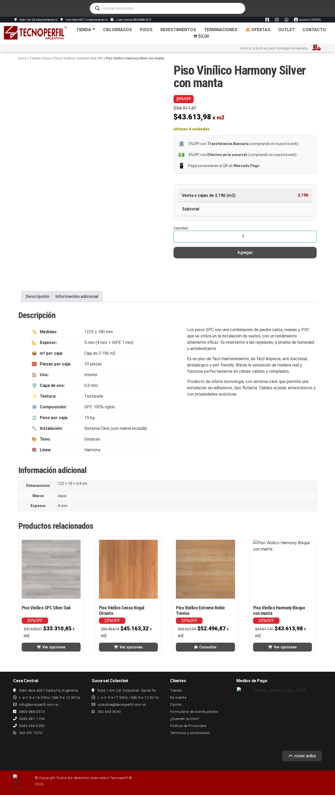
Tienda (83, 29)
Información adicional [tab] (76, 296)
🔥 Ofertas (257, 29)
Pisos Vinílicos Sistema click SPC (78, 58)
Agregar (245, 252)
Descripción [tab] (37, 296)
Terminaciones (220, 29)
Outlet (286, 29)
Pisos (146, 29)
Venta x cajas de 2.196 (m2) (209, 195)
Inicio (22, 58)
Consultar (208, 647)
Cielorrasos (117, 29)
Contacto (314, 29)
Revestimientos (178, 29)
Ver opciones (53, 647)
